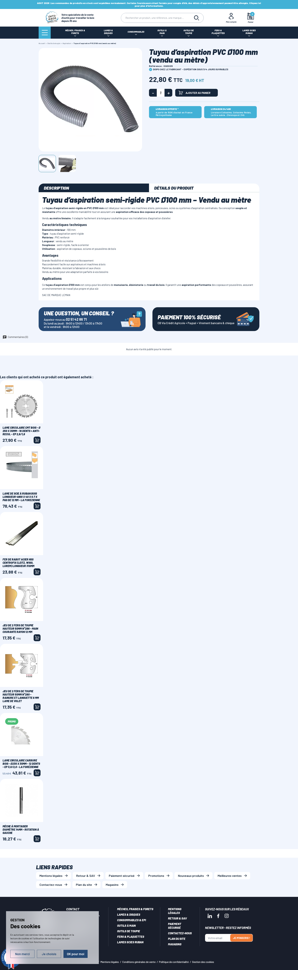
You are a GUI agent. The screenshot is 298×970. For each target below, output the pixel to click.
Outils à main (126, 925)
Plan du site (84, 885)
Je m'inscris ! (241, 937)
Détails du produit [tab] (173, 187)
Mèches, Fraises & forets (135, 909)
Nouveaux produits (191, 876)
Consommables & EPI (131, 920)
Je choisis (49, 954)
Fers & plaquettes (130, 936)
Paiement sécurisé (122, 876)
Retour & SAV (85, 876)
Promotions (156, 876)
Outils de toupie (128, 931)
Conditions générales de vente (139, 961)
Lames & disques (128, 914)
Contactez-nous (50, 885)
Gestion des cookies (203, 961)
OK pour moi (75, 954)
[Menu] (45, 33)
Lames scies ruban (130, 942)
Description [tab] (56, 187)
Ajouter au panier (198, 92)
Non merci (22, 954)
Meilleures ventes (230, 876)
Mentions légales (50, 876)
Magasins (112, 885)
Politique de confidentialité (174, 961)
